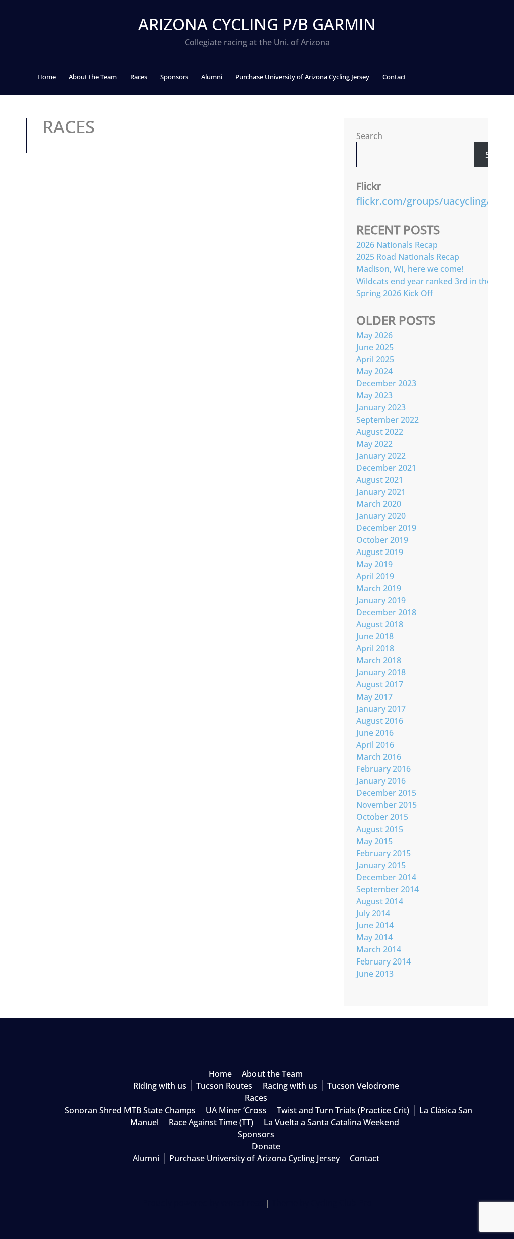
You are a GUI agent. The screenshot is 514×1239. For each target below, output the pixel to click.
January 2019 (381, 600)
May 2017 (374, 696)
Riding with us (159, 1085)
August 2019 (379, 552)
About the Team (93, 76)
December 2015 (386, 792)
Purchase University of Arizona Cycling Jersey (302, 76)
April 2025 (375, 359)
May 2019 (374, 564)
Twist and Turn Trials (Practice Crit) (343, 1110)
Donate (266, 1146)
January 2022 (381, 455)
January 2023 (381, 407)
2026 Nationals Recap (397, 244)
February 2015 (383, 853)
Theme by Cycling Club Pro (322, 1202)
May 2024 (374, 371)
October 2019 (382, 539)
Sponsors (174, 76)
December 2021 (386, 467)
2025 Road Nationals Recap (407, 256)
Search (369, 136)
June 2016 (375, 732)
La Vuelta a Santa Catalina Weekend (331, 1122)
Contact (394, 76)
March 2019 (378, 588)
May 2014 (374, 937)
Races (138, 76)
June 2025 (375, 347)
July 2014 (373, 913)
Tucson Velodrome (363, 1085)
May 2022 (374, 443)
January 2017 (381, 708)
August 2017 (379, 684)
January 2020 (381, 515)
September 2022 (387, 419)
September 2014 (387, 889)
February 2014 (383, 961)
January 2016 (381, 780)
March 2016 (378, 756)
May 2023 (374, 395)
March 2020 (378, 503)
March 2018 (378, 660)
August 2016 (379, 720)
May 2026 (374, 335)
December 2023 (386, 383)
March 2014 (378, 949)
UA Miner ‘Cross (236, 1110)
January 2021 (381, 491)
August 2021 (379, 479)
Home (46, 76)
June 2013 (375, 973)
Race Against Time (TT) (211, 1122)
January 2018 (381, 672)
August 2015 (379, 829)
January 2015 (381, 865)
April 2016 (375, 744)
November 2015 (386, 804)
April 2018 (375, 648)
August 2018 (379, 624)
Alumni (211, 76)
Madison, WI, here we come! (409, 268)
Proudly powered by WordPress (202, 1202)
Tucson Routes (224, 1085)
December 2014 (386, 877)
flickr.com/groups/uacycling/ (423, 201)
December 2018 (386, 612)
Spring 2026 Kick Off (394, 293)
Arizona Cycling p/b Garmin (257, 24)
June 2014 (375, 925)
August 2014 (379, 901)
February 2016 (383, 768)
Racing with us (290, 1085)
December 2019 (386, 527)
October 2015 (382, 816)
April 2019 (375, 576)
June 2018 (375, 636)
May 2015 (374, 841)
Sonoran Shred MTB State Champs (130, 1110)
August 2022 (379, 431)
